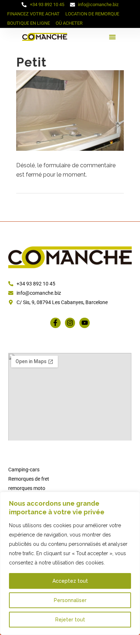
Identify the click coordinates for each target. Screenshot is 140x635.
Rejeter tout (70, 619)
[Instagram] (70, 323)
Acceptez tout (70, 581)
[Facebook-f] (55, 323)
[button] (112, 37)
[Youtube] (84, 323)
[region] (70, 563)
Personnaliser (70, 600)
